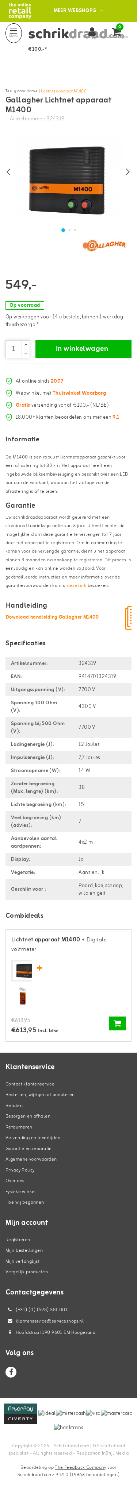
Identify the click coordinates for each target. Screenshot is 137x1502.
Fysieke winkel (20, 1192)
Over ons (14, 1181)
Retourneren (19, 1127)
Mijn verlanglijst (22, 1261)
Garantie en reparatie (28, 1149)
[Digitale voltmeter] (22, 996)
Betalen (14, 1106)
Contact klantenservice (29, 1084)
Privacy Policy (20, 1170)
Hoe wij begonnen (24, 1202)
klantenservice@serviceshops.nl (50, 1321)
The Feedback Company (80, 1467)
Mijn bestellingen (24, 1250)
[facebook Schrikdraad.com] (10, 1372)
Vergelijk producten (26, 1272)
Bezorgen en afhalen (27, 1116)
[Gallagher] (104, 245)
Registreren (17, 1240)
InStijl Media (115, 1453)
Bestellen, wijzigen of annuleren (40, 1095)
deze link (76, 585)
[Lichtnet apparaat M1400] (24, 971)
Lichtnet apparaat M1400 (64, 91)
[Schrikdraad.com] (19, 11)
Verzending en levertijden (33, 1138)
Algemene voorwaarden (31, 1159)
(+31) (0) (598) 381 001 (41, 1310)
